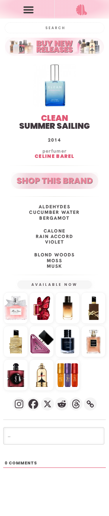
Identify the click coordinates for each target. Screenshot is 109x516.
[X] (47, 404)
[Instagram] (19, 404)
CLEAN (54, 118)
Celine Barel (54, 156)
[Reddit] (61, 404)
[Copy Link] (90, 404)
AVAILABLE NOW (54, 284)
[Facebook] (33, 404)
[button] (28, 9)
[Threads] (76, 404)
